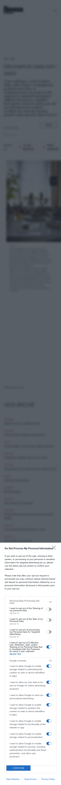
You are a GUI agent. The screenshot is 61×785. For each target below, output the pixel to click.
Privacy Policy (48, 779)
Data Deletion (13, 779)
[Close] (55, 549)
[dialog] (30, 664)
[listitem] (30, 602)
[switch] (48, 609)
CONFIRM (18, 768)
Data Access (30, 779)
